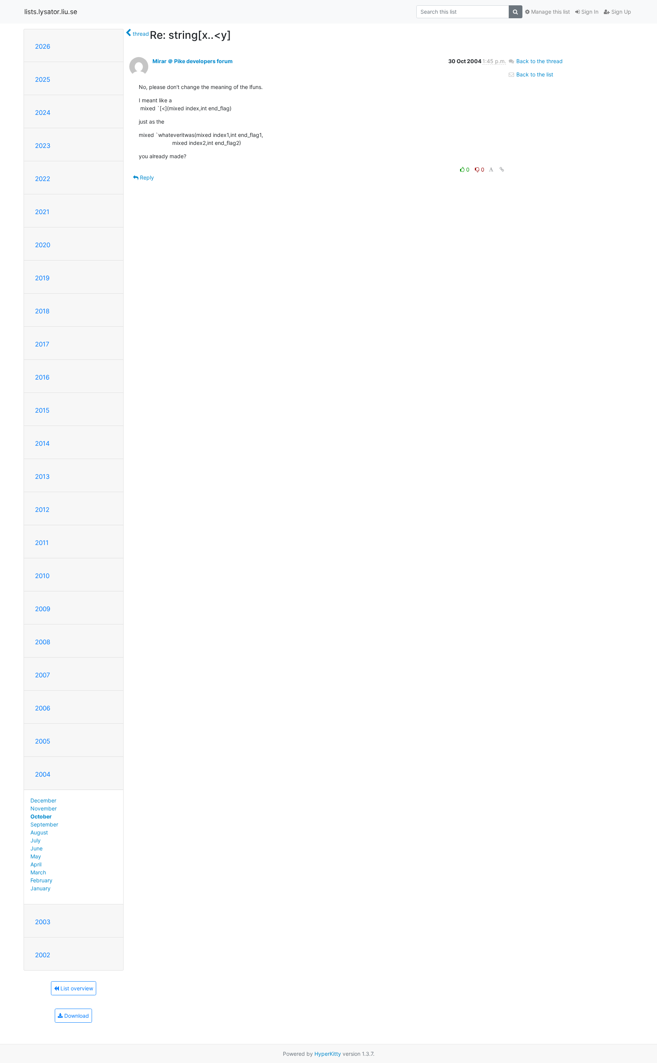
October (41, 816)
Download (76, 1015)
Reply (146, 177)
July (35, 840)
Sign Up (620, 11)
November (43, 808)
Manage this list (550, 11)
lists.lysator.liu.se (50, 12)
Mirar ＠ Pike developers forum (192, 61)
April (35, 864)
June (36, 848)
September (44, 824)
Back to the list (534, 74)
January (40, 888)
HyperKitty (327, 1053)
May (35, 856)
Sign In (589, 11)
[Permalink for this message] (502, 169)
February (41, 880)
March (38, 872)
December (43, 800)
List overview (76, 988)
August (39, 832)
